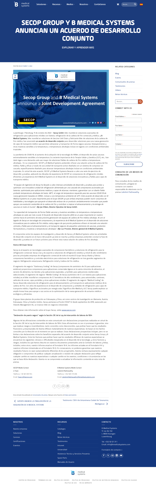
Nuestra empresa (20, 429)
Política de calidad (129, 480)
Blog (117, 74)
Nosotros (84, 4)
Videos (118, 90)
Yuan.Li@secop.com (25, 377)
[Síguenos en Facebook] (104, 456)
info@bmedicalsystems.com (118, 445)
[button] (118, 4)
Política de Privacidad (81, 480)
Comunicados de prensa (40, 395)
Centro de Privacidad (27, 480)
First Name (119, 126)
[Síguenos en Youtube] (121, 456)
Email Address (120, 116)
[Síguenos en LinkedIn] (117, 456)
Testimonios (120, 86)
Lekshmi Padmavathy (130, 192)
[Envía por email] (63, 386)
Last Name (119, 135)
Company (118, 144)
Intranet (61, 445)
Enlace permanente (70, 395)
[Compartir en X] (59, 386)
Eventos (16, 445)
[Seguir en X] (108, 456)
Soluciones (41, 4)
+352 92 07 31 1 (111, 442)
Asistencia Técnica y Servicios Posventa (74, 454)
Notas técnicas (121, 94)
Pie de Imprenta (85, 483)
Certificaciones (19, 441)
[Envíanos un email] (112, 456)
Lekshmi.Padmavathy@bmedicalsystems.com (78, 377)
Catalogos (61, 429)
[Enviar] (135, 4)
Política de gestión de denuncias (105, 480)
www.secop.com (69, 310)
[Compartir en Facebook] (55, 386)
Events (118, 78)
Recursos (56, 4)
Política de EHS (71, 483)
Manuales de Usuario (66, 462)
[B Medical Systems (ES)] (21, 4)
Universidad (62, 450)
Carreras (16, 437)
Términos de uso (44, 480)
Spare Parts (62, 458)
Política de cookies (61, 480)
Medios (70, 4)
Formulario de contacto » (112, 450)
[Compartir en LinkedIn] (68, 386)
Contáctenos (100, 4)
